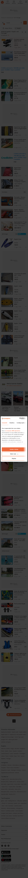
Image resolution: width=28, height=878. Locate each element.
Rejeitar (14, 458)
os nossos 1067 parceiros (12, 430)
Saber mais (13, 454)
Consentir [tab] (4, 422)
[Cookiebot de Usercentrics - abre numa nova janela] (19, 418)
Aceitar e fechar (14, 449)
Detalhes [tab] (12, 422)
